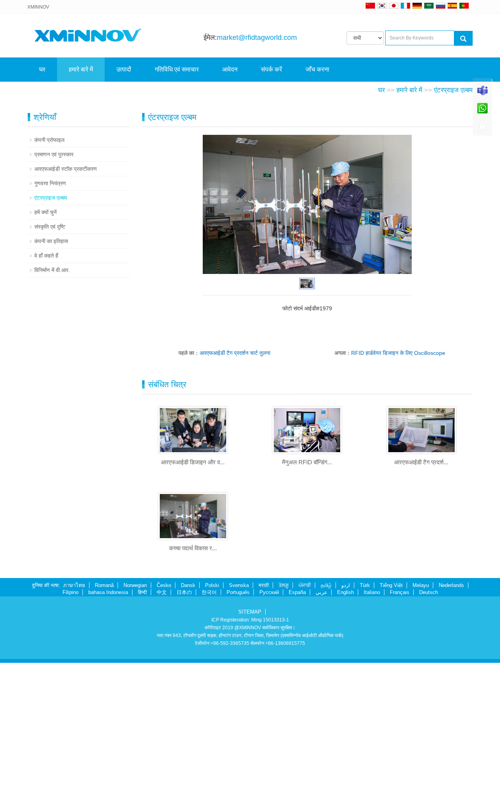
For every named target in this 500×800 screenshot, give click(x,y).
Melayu (420, 585)
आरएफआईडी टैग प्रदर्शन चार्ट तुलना (235, 353)
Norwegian (135, 585)
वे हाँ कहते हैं (46, 255)
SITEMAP (249, 612)
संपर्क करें (271, 69)
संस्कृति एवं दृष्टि (49, 227)
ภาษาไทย (74, 585)
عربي (321, 592)
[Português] (464, 5)
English (345, 592)
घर (42, 69)
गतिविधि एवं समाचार (177, 69)
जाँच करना (317, 69)
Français (399, 592)
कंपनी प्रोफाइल (49, 140)
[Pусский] (440, 5)
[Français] (405, 5)
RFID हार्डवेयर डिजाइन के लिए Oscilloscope (398, 353)
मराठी (264, 585)
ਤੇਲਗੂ (284, 585)
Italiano (372, 592)
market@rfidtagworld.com (257, 37)
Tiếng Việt (391, 585)
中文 (162, 592)
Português (238, 592)
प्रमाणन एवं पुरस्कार (53, 154)
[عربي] (429, 5)
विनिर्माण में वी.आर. (52, 270)
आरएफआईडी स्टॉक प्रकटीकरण (65, 169)
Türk (365, 585)
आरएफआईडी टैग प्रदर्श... (421, 462)
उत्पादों (123, 69)
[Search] (463, 38)
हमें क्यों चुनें (45, 212)
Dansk (188, 585)
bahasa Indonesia (108, 592)
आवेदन (230, 69)
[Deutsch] (417, 5)
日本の (184, 592)
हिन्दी (142, 592)
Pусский (269, 592)
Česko (164, 585)
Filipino (70, 592)
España (297, 592)
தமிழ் (326, 585)
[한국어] (382, 5)
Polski (212, 585)
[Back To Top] (482, 129)
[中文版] (370, 5)
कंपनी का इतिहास (51, 241)
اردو (345, 585)
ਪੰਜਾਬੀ (304, 585)
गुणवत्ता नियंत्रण (50, 183)
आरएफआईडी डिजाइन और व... (193, 462)
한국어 (209, 592)
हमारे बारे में (81, 69)
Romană (104, 585)
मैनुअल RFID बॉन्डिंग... (307, 462)
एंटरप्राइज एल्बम (453, 90)
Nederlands (451, 585)
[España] (452, 5)
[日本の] (395, 5)
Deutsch (428, 592)
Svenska (239, 585)
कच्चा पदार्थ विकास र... (193, 548)
